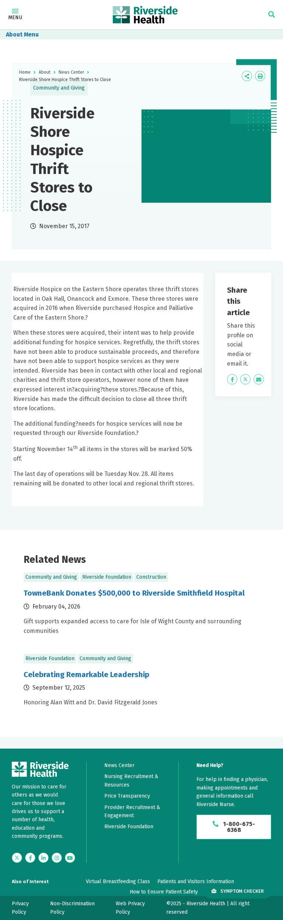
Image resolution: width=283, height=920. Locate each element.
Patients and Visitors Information (195, 881)
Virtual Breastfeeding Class (118, 881)
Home (25, 72)
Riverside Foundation (128, 826)
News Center (71, 72)
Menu (15, 17)
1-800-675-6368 (238, 826)
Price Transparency (127, 796)
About (14, 34)
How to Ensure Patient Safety (164, 892)
